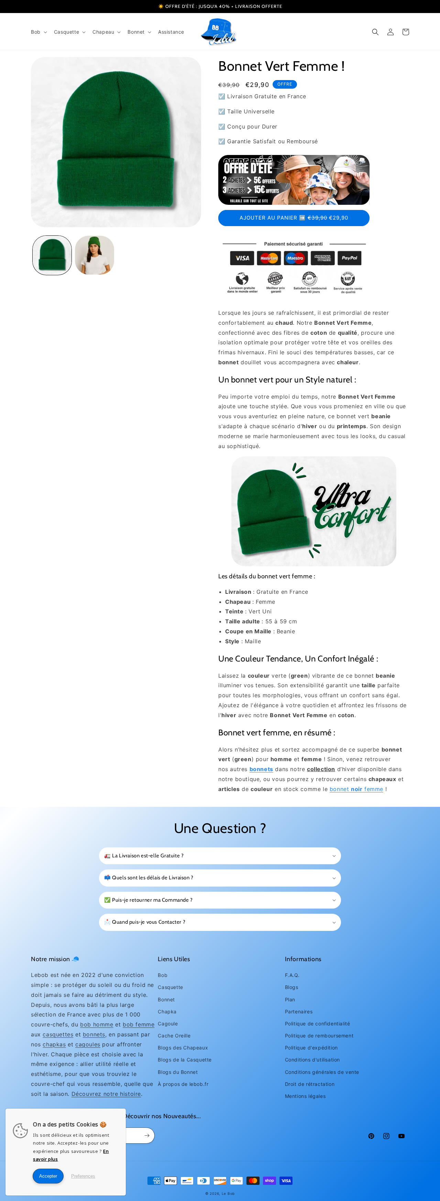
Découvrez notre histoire (106, 1093)
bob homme (96, 1024)
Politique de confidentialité (317, 1023)
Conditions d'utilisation (312, 1060)
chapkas (54, 1044)
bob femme (138, 1024)
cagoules (87, 1044)
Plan (290, 999)
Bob (162, 975)
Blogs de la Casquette (185, 1060)
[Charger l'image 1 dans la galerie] (52, 255)
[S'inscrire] (146, 1135)
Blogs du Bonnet (178, 1072)
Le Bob (228, 1193)
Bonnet (166, 999)
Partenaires (299, 1011)
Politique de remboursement (319, 1035)
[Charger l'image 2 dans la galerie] (94, 255)
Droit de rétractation (310, 1084)
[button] (38, 32)
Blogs (291, 987)
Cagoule (168, 1023)
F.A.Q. (292, 975)
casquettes (58, 1034)
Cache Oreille (174, 1035)
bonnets (94, 1034)
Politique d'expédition (311, 1047)
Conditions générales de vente (322, 1072)
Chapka (167, 1011)
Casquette (170, 987)
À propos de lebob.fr (183, 1084)
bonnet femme (356, 789)
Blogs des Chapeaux (183, 1047)
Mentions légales (305, 1096)
